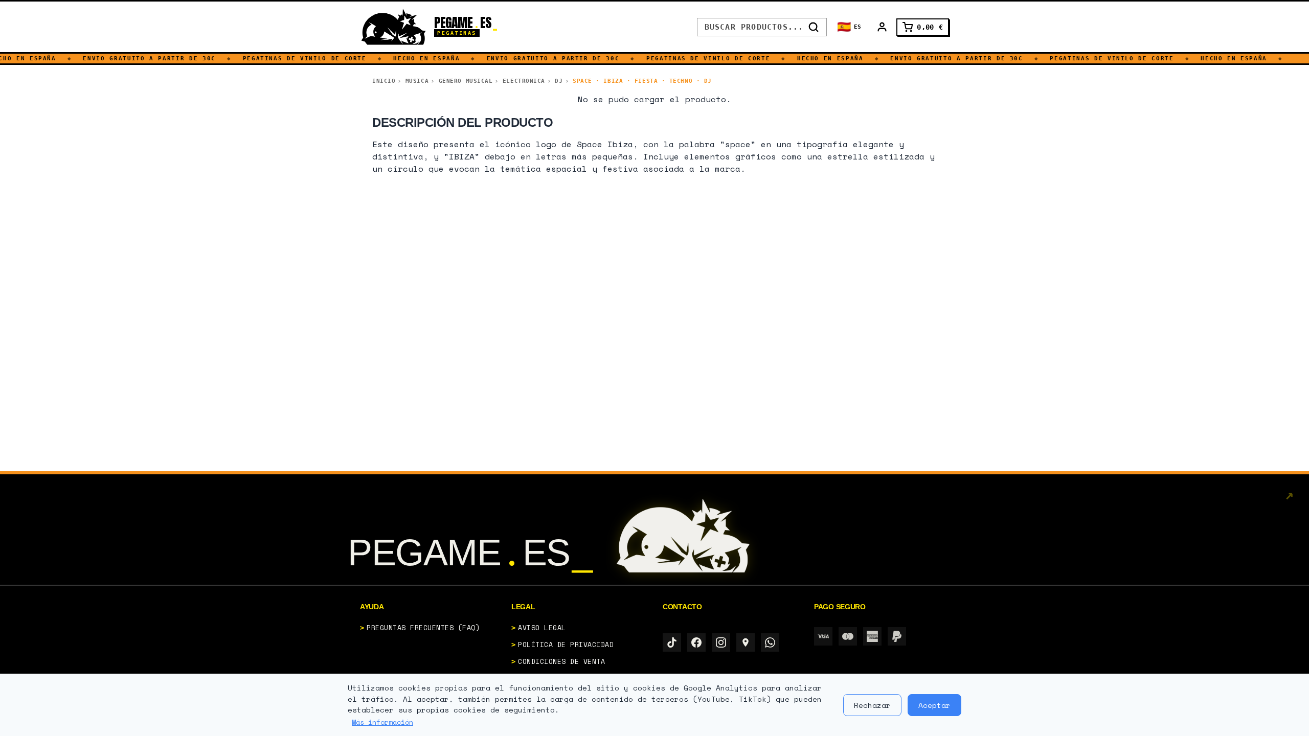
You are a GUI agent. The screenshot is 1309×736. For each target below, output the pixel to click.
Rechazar (872, 705)
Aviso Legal (542, 628)
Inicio (383, 81)
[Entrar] (882, 27)
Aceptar (934, 705)
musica (416, 81)
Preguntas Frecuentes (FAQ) (423, 628)
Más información (382, 722)
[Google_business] (745, 642)
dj (558, 81)
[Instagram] (721, 642)
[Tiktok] (672, 642)
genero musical (466, 81)
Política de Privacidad (566, 644)
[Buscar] (813, 27)
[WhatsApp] (770, 642)
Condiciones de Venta (561, 661)
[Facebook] (696, 642)
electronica (524, 81)
